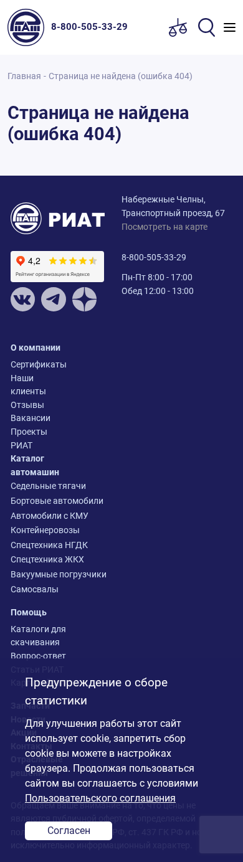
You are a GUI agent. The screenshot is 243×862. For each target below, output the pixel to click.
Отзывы (27, 405)
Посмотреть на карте (164, 227)
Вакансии (30, 418)
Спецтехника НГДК (38, 545)
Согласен (68, 830)
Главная (24, 76)
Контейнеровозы (38, 530)
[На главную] (29, 27)
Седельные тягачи (38, 486)
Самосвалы (35, 589)
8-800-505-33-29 (154, 257)
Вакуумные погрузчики (38, 574)
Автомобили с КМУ (38, 516)
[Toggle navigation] (230, 27)
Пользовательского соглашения (100, 798)
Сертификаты (39, 364)
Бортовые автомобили (38, 501)
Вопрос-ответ (38, 656)
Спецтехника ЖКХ (38, 559)
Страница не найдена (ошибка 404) (121, 76)
